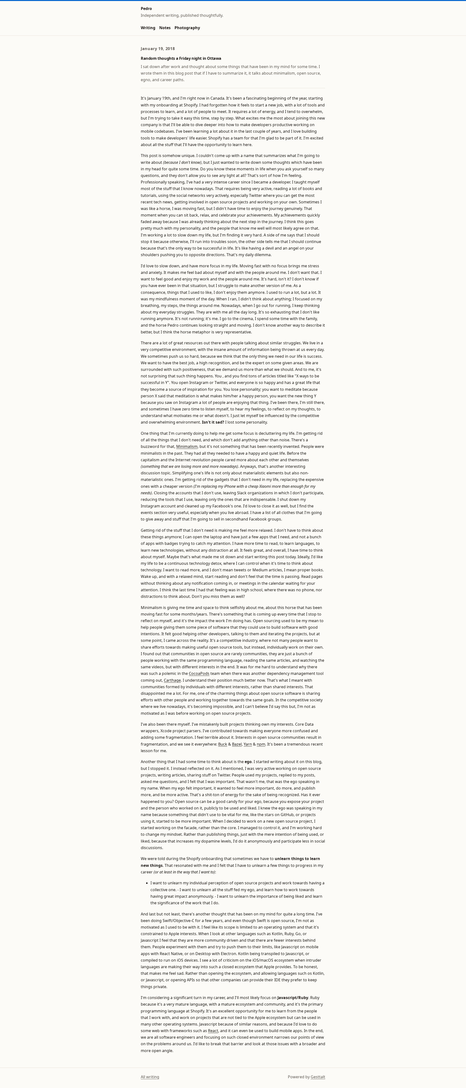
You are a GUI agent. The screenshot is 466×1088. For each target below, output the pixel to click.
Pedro (146, 8)
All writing (150, 1076)
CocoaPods (199, 673)
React (213, 1030)
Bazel (237, 744)
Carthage (172, 680)
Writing (148, 27)
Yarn (248, 744)
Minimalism (187, 446)
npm (261, 744)
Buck (222, 744)
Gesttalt (318, 1076)
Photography (187, 27)
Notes (165, 27)
